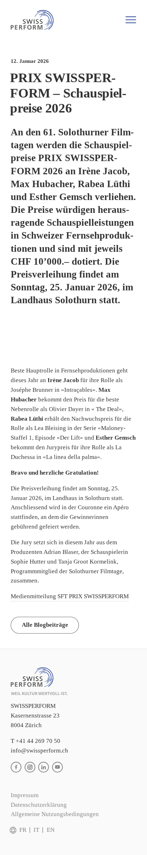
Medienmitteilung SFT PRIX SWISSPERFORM (70, 596)
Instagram (30, 767)
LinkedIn (43, 767)
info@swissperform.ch (39, 750)
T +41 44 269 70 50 (35, 741)
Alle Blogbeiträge (45, 624)
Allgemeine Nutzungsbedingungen (55, 814)
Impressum (25, 795)
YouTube (57, 767)
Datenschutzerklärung (39, 804)
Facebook (16, 767)
